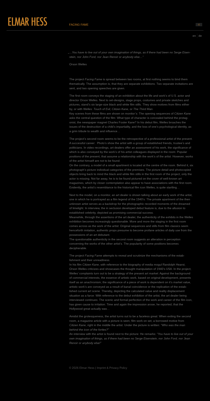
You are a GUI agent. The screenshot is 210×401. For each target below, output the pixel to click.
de (200, 35)
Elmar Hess (27, 21)
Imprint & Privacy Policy (112, 367)
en (194, 35)
